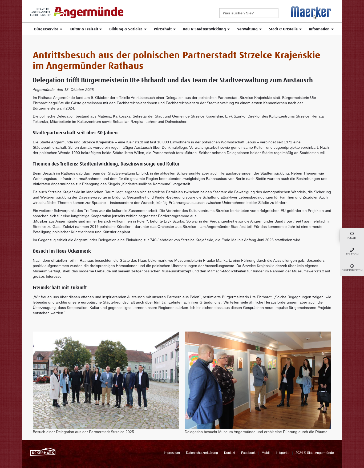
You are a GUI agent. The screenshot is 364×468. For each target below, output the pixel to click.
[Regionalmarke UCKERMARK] (42, 451)
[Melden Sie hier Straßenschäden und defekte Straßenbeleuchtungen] (311, 13)
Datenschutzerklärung (202, 453)
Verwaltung (247, 29)
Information (319, 29)
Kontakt (229, 453)
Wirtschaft (163, 29)
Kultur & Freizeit (84, 29)
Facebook (248, 453)
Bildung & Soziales (126, 29)
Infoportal (282, 453)
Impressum (172, 453)
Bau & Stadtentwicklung (204, 29)
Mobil (266, 453)
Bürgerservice (46, 29)
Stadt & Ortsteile (283, 29)
